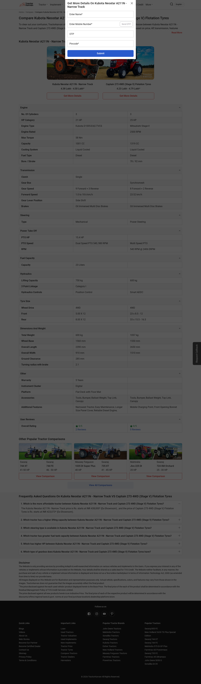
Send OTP (126, 24)
